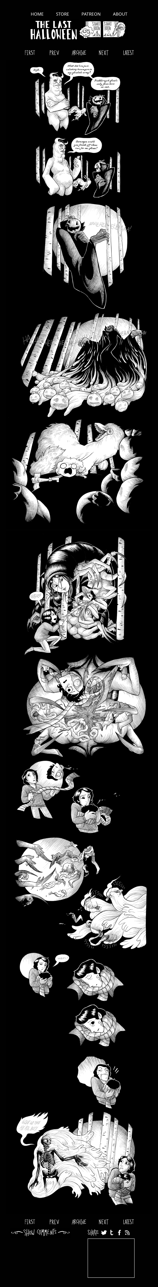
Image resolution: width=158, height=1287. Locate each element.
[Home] (54, 29)
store (62, 14)
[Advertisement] (111, 1258)
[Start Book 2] (115, 29)
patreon (91, 14)
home (37, 14)
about (120, 14)
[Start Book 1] (90, 29)
